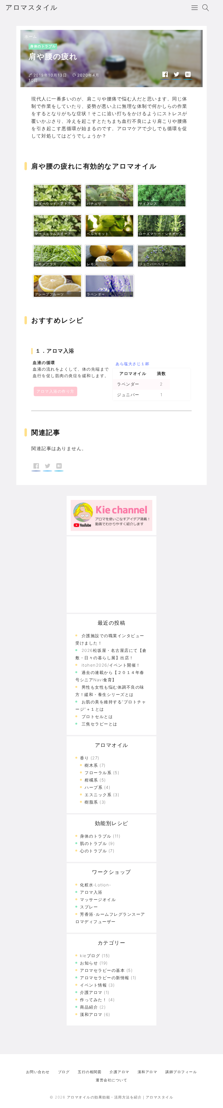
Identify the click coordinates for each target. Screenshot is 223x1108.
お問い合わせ (38, 1072)
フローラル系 (98, 772)
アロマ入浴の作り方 (55, 391)
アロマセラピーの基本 (102, 970)
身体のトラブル (43, 46)
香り (84, 758)
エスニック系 (98, 794)
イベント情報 (93, 985)
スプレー (89, 906)
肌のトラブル (93, 843)
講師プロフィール (181, 1072)
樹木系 (91, 765)
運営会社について (111, 1080)
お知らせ (89, 963)
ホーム (30, 36)
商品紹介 (89, 1007)
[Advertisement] (111, 575)
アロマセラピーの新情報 (104, 977)
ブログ (64, 1072)
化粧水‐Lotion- (96, 884)
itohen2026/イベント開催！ (111, 665)
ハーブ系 (94, 787)
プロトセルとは (97, 716)
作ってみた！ (93, 999)
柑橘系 (91, 780)
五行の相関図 (89, 1072)
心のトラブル (93, 850)
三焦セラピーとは (99, 724)
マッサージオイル (98, 899)
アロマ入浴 (91, 892)
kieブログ (90, 955)
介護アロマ (91, 992)
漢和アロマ (91, 1014)
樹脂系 (91, 802)
